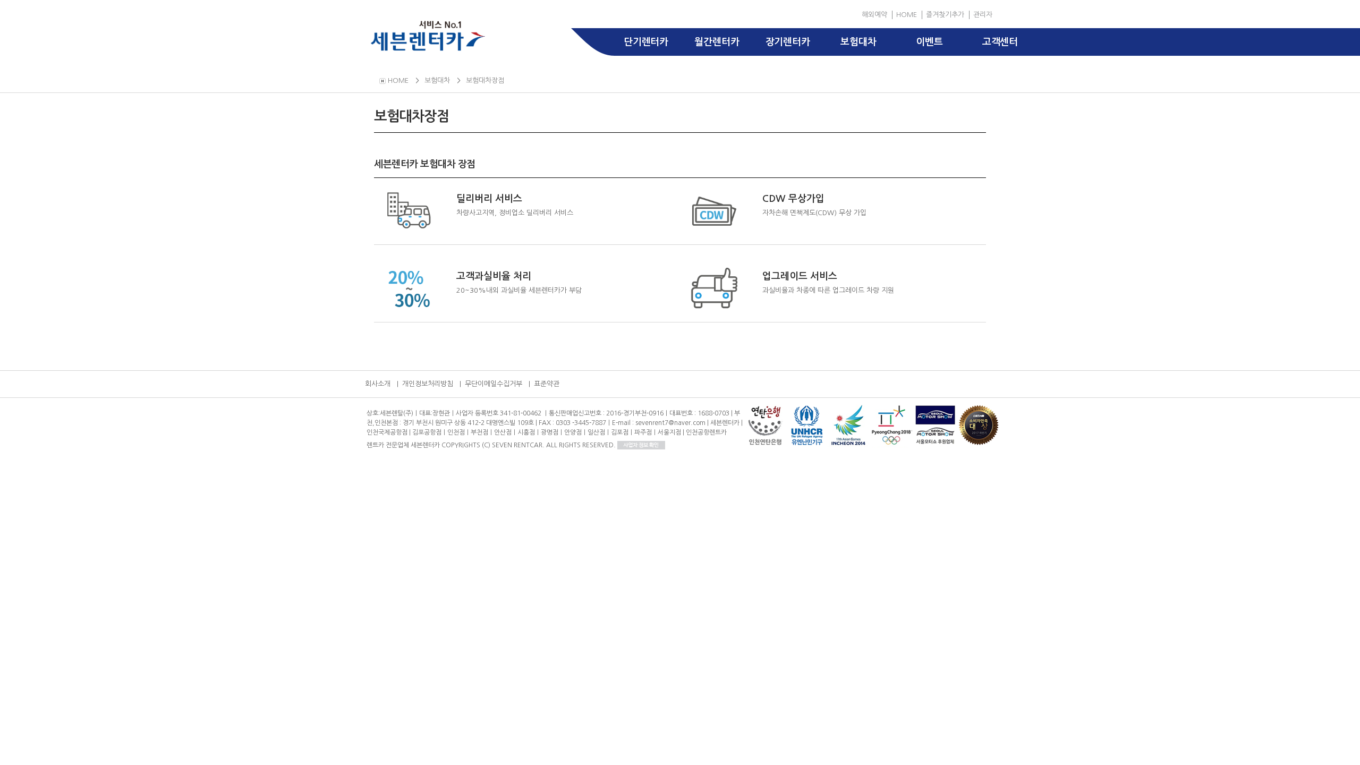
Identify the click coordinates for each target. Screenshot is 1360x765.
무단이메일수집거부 (493, 383)
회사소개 (377, 383)
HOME (906, 14)
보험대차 (858, 42)
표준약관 (546, 383)
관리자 (982, 14)
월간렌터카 (716, 42)
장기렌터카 (788, 42)
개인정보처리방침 (427, 383)
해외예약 (874, 14)
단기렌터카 (646, 42)
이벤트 (929, 42)
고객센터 (1000, 42)
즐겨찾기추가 (945, 14)
